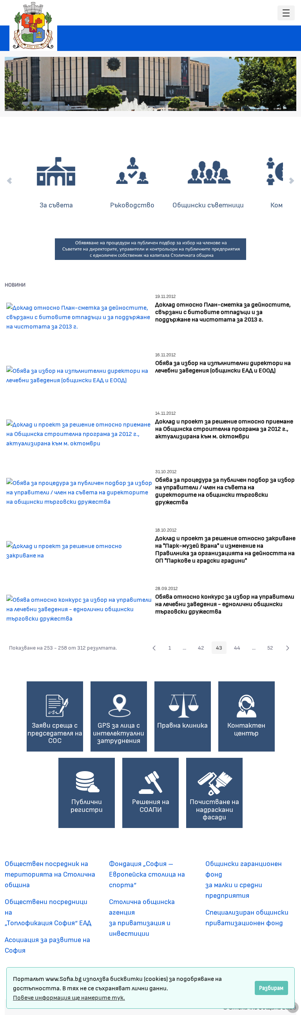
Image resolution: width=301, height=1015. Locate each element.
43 (221, 649)
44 (239, 649)
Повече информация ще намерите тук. (69, 997)
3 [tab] (246, 100)
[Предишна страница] (154, 647)
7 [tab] (278, 100)
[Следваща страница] (288, 647)
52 (272, 649)
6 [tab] (270, 100)
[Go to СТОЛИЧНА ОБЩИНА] (33, 25)
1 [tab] (231, 100)
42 (203, 649)
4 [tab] (254, 100)
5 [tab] (262, 100)
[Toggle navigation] (286, 13)
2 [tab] (239, 100)
